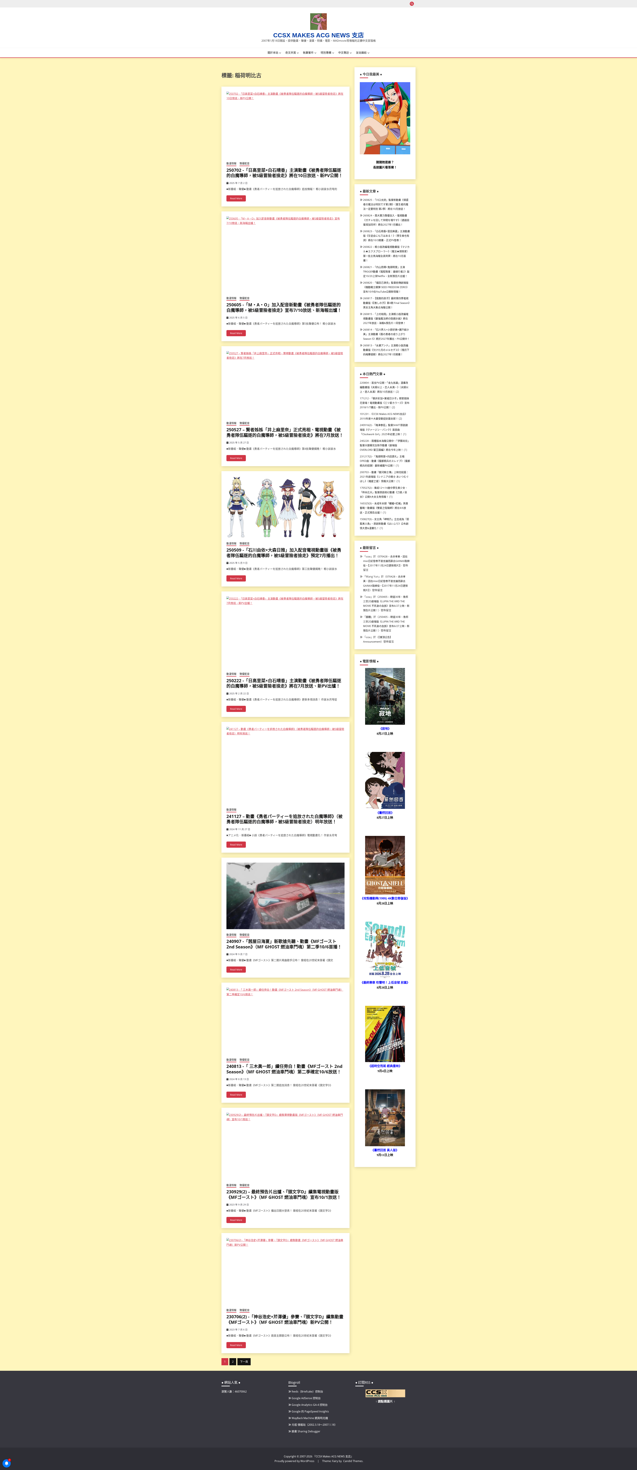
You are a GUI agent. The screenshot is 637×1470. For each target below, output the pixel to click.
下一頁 (244, 1361)
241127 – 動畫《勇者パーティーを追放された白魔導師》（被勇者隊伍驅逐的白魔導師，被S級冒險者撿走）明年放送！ (284, 819)
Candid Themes (353, 1461)
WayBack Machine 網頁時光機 (310, 1418)
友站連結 (361, 52)
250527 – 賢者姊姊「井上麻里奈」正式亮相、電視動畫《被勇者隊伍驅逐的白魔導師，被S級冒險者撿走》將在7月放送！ (284, 432)
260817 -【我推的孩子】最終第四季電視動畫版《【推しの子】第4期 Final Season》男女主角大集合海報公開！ (386, 303)
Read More (236, 198)
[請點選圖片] (385, 1396)
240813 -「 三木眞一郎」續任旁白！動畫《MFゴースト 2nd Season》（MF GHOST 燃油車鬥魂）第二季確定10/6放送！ (284, 1069)
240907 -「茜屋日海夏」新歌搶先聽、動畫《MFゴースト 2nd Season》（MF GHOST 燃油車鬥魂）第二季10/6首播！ (284, 944)
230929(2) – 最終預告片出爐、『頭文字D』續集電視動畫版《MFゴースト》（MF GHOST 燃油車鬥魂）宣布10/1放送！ (283, 1194)
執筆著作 (308, 52)
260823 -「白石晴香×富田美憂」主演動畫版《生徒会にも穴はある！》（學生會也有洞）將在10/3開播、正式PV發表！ (386, 236)
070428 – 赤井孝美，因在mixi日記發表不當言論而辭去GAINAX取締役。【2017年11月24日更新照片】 (386, 561)
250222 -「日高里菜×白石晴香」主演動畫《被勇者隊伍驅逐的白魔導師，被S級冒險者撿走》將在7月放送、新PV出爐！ (283, 683)
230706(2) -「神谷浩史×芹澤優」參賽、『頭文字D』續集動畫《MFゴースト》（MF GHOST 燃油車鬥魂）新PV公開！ (284, 1319)
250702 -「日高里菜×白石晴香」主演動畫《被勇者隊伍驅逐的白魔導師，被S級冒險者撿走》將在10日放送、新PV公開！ (284, 173)
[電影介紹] (385, 723)
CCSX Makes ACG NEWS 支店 (318, 35)
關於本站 (273, 52)
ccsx (368, 556)
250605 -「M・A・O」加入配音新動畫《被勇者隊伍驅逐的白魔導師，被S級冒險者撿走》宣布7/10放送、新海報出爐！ (284, 307)
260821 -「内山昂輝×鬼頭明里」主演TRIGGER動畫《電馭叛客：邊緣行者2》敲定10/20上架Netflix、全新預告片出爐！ (386, 271)
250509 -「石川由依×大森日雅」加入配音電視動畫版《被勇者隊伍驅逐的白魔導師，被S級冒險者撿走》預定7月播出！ (283, 552)
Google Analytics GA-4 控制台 (310, 1405)
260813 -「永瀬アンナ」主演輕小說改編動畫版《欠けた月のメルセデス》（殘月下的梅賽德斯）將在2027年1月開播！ (386, 350)
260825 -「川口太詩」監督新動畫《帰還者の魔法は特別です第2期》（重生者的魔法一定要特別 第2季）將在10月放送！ (385, 204)
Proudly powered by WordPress (295, 1461)
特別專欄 (326, 52)
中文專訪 (343, 52)
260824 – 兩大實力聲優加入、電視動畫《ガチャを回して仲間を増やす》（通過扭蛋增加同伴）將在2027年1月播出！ (386, 220)
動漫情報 (231, 163)
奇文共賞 (290, 52)
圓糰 (368, 617)
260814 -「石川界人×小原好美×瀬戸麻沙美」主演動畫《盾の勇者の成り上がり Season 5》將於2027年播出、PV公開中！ (386, 334)
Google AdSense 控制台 (306, 1398)
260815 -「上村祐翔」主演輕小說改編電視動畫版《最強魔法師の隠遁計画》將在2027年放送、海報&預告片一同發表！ (385, 318)
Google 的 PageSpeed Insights (310, 1411)
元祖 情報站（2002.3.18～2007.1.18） (314, 1425)
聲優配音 (244, 163)
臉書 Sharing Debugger (306, 1431)
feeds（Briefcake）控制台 (307, 1391)
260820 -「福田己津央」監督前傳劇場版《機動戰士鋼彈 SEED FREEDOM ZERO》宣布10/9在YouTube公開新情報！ (386, 287)
